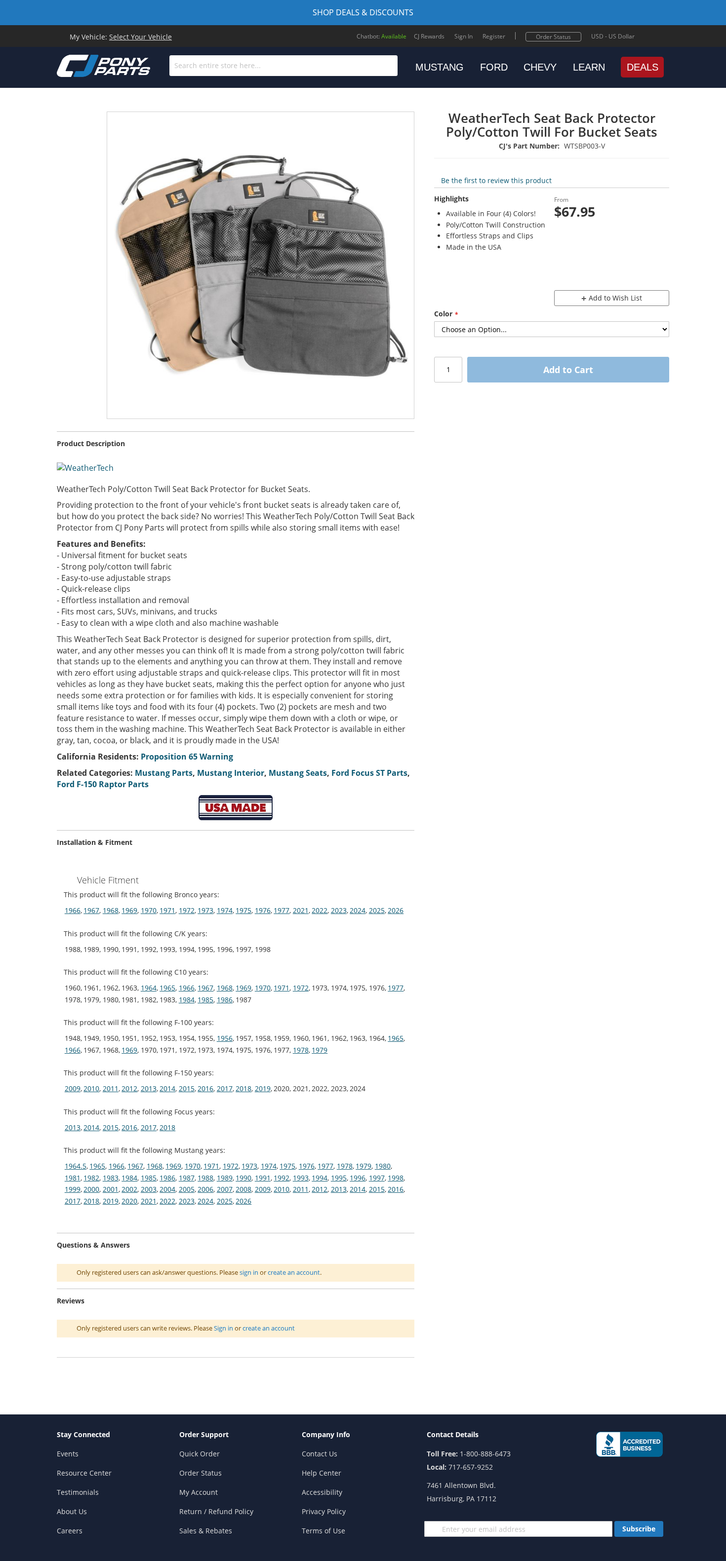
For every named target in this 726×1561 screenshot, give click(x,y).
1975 (243, 910)
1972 (187, 910)
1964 (149, 987)
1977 (281, 910)
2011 (111, 1088)
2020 (129, 1201)
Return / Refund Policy (216, 1511)
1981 (73, 1177)
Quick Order (199, 1453)
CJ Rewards (429, 36)
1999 (73, 1189)
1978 (301, 1050)
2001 (111, 1189)
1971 (167, 910)
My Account (198, 1492)
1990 (243, 1177)
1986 (225, 999)
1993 (301, 1177)
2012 (129, 1088)
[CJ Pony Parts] (81, 65)
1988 (205, 1177)
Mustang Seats (298, 772)
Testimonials (78, 1492)
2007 (225, 1189)
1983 (111, 1177)
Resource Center (84, 1473)
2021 (301, 910)
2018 (243, 1088)
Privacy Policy (324, 1511)
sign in (249, 1272)
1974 (225, 910)
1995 (339, 1177)
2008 (243, 1189)
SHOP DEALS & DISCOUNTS (363, 12)
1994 (319, 1177)
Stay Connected (83, 1434)
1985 (205, 999)
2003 (149, 1189)
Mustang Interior (230, 772)
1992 (281, 1177)
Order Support (204, 1434)
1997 (377, 1177)
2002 (129, 1189)
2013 (149, 1088)
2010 (91, 1088)
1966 (73, 910)
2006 (205, 1189)
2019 (263, 1088)
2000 (91, 1189)
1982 (91, 1177)
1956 (225, 1038)
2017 (225, 1088)
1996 (357, 1177)
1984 (187, 999)
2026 (395, 910)
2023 (339, 910)
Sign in (223, 1328)
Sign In (463, 36)
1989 (225, 1177)
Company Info (326, 1434)
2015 (187, 1088)
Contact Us (319, 1453)
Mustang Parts (164, 772)
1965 (167, 987)
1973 (205, 910)
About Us (72, 1511)
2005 (187, 1189)
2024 (357, 910)
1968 (111, 910)
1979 (319, 1050)
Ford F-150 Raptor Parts (103, 784)
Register (494, 36)
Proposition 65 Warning (187, 756)
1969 (129, 910)
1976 (263, 910)
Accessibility (322, 1492)
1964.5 (75, 1166)
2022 (319, 910)
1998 (395, 1177)
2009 (73, 1088)
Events (68, 1453)
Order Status (553, 37)
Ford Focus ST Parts (369, 772)
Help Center (321, 1473)
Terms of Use (323, 1530)
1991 (263, 1177)
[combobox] (283, 65)
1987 (187, 1177)
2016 (205, 1088)
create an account (294, 1272)
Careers (69, 1530)
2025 (377, 910)
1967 (91, 910)
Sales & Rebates (205, 1530)
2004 (167, 1189)
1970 (149, 910)
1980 (383, 1166)
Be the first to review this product (496, 180)
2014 (167, 1088)
